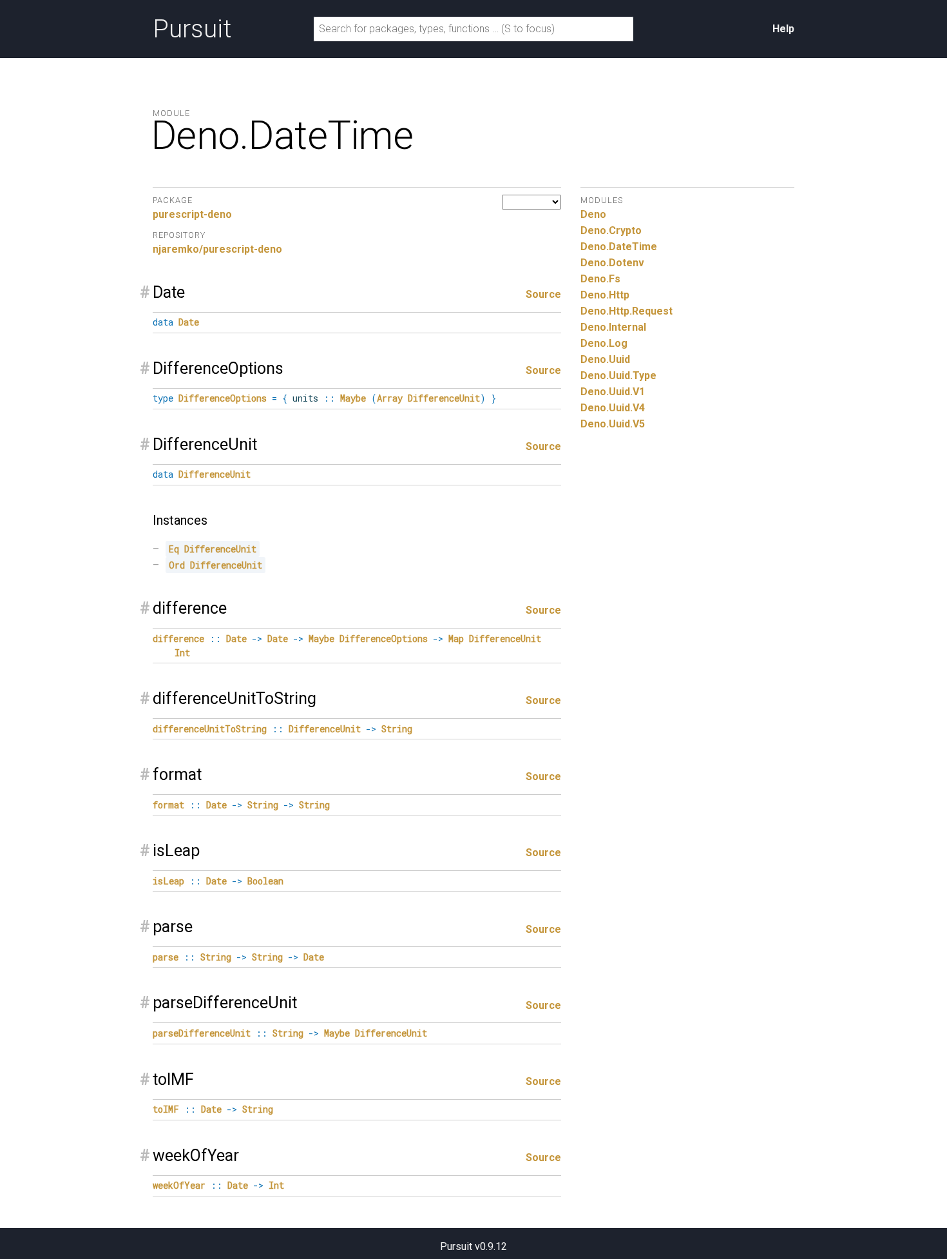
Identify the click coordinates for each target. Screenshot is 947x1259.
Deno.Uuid (605, 359)
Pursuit (192, 29)
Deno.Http (604, 295)
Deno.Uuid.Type (618, 375)
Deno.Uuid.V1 (612, 392)
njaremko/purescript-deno (217, 249)
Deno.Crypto (611, 230)
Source (543, 294)
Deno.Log (603, 343)
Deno (593, 214)
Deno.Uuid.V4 (612, 408)
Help (783, 29)
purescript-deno (192, 214)
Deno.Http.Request (626, 311)
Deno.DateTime (618, 246)
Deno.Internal (613, 327)
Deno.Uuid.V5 (612, 424)
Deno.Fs (600, 279)
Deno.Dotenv (612, 263)
